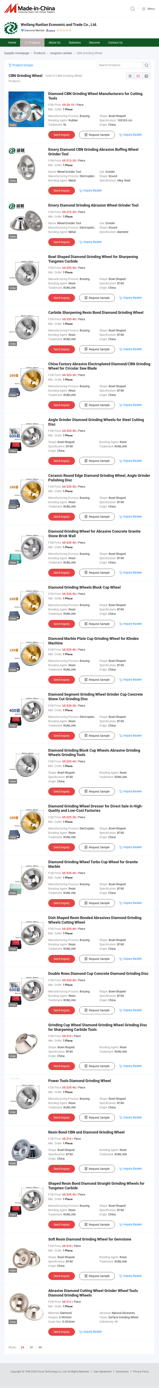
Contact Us (115, 42)
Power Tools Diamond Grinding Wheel (79, 1081)
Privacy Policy (141, 1371)
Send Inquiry (62, 135)
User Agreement (103, 1371)
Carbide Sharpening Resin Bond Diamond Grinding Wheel (95, 312)
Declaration (122, 1371)
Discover (94, 42)
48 (40, 1347)
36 (31, 1347)
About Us (54, 42)
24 (22, 1347)
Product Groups (22, 65)
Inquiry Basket (132, 134)
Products (34, 42)
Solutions (75, 42)
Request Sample (99, 135)
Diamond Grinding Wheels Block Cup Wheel (84, 587)
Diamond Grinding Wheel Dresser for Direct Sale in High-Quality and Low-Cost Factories (95, 808)
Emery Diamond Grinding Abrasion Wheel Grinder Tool (93, 205)
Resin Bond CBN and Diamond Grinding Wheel (86, 1132)
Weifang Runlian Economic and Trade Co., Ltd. (59, 24)
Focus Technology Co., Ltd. (52, 1371)
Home (12, 42)
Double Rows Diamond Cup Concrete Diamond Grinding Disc (98, 973)
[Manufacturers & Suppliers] (30, 8)
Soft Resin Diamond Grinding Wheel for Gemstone (89, 1239)
